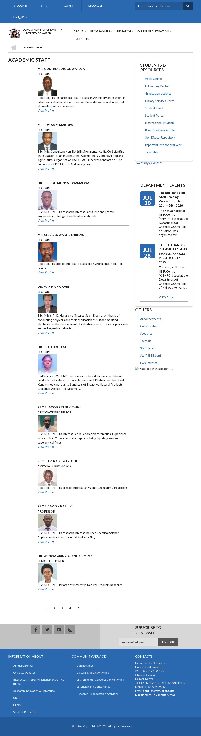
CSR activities (85, 665)
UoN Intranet (148, 363)
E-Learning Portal (157, 86)
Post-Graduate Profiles (160, 130)
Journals (145, 340)
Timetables (152, 152)
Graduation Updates (158, 93)
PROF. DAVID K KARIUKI (55, 506)
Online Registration (153, 31)
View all (165, 297)
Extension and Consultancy (93, 686)
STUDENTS (20, 5)
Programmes (100, 31)
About (79, 31)
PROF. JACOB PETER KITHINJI (59, 407)
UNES (16, 697)
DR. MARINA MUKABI (53, 286)
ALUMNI (68, 5)
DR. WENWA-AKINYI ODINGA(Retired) (65, 556)
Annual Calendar (23, 665)
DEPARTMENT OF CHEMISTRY (42, 29)
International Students (160, 122)
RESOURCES (95, 5)
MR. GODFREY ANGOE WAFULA (61, 68)
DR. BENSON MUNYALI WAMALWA (63, 183)
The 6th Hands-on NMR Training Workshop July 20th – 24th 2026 (172, 199)
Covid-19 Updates (24, 672)
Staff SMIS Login (151, 355)
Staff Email (147, 348)
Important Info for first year (163, 145)
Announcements (150, 319)
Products (81, 39)
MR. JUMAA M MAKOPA (55, 125)
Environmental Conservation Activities (100, 679)
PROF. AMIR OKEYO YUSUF (58, 461)
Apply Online (153, 78)
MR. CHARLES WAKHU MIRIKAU (61, 234)
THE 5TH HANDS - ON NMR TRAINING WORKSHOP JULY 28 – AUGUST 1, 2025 (173, 253)
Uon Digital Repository (160, 137)
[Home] (14, 32)
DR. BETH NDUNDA (52, 347)
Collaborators (149, 326)
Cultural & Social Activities (93, 672)
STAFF (45, 5)
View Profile (46, 110)
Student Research (24, 711)
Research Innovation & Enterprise (34, 690)
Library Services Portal (160, 101)
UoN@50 (18, 17)
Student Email (154, 108)
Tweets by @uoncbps (149, 163)
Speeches (146, 333)
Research (124, 31)
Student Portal (154, 115)
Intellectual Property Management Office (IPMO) (38, 681)
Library (17, 704)
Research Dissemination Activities (98, 693)
